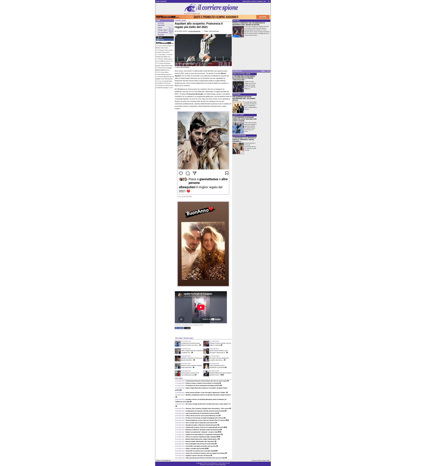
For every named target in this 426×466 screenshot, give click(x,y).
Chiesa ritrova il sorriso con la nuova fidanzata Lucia (202, 415)
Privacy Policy (266, 460)
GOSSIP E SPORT (238, 115)
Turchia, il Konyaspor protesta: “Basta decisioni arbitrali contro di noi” (165, 65)
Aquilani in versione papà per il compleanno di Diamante (203, 434)
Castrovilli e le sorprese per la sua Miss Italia (200, 451)
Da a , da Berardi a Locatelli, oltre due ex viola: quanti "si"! (208, 404)
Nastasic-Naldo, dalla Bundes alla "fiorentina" (199, 441)
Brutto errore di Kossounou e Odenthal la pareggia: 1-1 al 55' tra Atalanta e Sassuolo (165, 88)
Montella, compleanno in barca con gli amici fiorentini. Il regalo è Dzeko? (208, 395)
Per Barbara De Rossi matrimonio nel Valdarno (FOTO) (203, 385)
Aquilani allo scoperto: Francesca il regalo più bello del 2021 (204, 427)
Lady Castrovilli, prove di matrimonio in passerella (201, 413)
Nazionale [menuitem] (161, 34)
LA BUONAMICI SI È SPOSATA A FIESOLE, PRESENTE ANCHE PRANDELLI (244, 139)
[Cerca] (268, 1)
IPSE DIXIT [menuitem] (161, 25)
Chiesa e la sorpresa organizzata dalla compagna (201, 437)
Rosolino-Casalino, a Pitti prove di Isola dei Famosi (201, 425)
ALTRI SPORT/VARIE (239, 135)
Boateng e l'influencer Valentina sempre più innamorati (202, 430)
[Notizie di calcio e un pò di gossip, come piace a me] (211, 8)
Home (158, 20)
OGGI (263, 71)
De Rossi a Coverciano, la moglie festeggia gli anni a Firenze (205, 418)
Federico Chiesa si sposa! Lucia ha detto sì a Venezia (202, 383)
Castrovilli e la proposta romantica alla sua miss (201, 446)
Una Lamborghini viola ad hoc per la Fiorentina (200, 444)
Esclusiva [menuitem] (161, 23)
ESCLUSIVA (237, 94)
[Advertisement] (251, 54)
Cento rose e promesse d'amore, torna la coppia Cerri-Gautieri (205, 453)
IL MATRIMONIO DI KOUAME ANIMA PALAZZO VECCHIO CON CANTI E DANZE (244, 119)
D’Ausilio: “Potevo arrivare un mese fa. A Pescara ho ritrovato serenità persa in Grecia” (165, 52)
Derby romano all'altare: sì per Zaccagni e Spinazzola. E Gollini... (206, 392)
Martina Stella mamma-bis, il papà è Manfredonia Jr (201, 439)
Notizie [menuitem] (160, 28)
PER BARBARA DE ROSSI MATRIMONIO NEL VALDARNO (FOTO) (243, 98)
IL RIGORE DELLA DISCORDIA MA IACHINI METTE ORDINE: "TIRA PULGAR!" (243, 78)
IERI (268, 71)
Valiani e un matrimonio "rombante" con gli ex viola (201, 432)
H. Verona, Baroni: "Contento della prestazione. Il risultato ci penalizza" (164, 74)
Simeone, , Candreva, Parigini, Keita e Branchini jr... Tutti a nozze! (207, 408)
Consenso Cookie (256, 460)
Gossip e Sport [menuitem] (162, 30)
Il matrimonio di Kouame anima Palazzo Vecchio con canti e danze (206, 381)
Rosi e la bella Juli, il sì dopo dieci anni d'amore (200, 423)
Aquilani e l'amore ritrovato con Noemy (198, 455)
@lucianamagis (214, 31)
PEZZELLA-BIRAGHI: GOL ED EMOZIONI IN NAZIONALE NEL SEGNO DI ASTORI (248, 24)
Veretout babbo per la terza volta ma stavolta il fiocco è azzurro (205, 420)
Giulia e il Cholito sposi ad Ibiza (195, 448)
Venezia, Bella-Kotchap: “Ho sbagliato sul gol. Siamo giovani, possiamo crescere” (165, 79)
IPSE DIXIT (236, 20)
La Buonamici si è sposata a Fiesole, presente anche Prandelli (205, 411)
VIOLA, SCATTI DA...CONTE (241, 74)
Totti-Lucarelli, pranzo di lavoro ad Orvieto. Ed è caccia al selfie (205, 458)
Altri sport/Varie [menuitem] (163, 32)
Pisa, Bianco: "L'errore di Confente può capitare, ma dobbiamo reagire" (164, 57)
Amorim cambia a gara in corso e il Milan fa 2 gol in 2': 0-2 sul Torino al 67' (164, 61)
